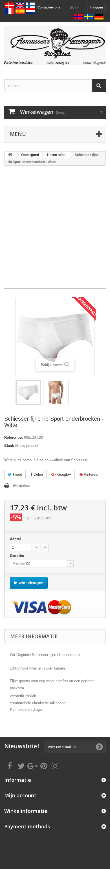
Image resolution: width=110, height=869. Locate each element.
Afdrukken (21, 486)
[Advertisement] (55, 229)
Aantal (15, 539)
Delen (37, 474)
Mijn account (20, 795)
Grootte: (17, 556)
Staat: (9, 446)
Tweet (16, 474)
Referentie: (13, 437)
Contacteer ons (49, 7)
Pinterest (90, 474)
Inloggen (96, 7)
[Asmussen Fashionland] (55, 45)
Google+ (63, 474)
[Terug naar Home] (10, 155)
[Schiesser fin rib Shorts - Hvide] (28, 392)
